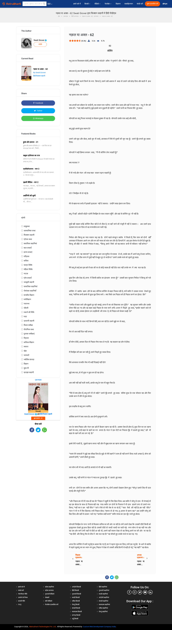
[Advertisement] (38, 454)
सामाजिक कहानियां (30, 286)
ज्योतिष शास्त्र (29, 359)
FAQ (19, 604)
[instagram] (134, 592)
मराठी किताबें (76, 597)
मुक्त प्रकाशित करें (152, 3)
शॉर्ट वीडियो (48, 601)
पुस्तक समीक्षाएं (29, 333)
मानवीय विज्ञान (29, 295)
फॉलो (40, 44)
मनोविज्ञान (27, 299)
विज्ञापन (118, 3)
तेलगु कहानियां (103, 612)
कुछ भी (26, 368)
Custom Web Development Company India (99, 627)
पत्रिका (26, 256)
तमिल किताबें (76, 601)
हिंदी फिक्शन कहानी (39, 76)
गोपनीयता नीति (22, 594)
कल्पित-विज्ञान (29, 342)
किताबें (86, 3)
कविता (26, 260)
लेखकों (47, 597)
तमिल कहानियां (103, 608)
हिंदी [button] (48, 4)
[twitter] (140, 592)
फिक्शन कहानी (29, 235)
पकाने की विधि (29, 312)
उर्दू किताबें (75, 619)
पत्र (25, 316)
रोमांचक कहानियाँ (30, 291)
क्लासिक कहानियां (30, 243)
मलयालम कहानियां (104, 604)
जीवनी (26, 308)
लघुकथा (27, 226)
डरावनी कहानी (29, 321)
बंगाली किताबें (76, 608)
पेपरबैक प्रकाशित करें (51, 604)
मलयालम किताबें (77, 612)
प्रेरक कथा (28, 239)
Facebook (39, 103)
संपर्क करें (140, 3)
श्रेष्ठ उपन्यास (49, 590)
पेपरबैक (107, 3)
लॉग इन (165, 4)
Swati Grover (39, 40)
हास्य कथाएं (28, 252)
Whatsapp (39, 118)
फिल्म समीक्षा (28, 325)
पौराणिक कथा (29, 329)
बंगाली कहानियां (103, 601)
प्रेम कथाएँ (27, 278)
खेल (25, 351)
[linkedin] (150, 592)
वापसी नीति (21, 601)
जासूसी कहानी (29, 282)
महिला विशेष (28, 269)
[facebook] (129, 592)
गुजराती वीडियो (49, 594)
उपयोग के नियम (23, 597)
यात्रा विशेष (28, 265)
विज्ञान (26, 364)
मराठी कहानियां (103, 594)
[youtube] (145, 592)
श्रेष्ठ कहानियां (49, 587)
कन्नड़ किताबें (76, 615)
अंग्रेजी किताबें (76, 587)
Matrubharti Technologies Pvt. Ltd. (43, 627)
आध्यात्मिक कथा (30, 230)
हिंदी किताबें (75, 590)
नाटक (26, 273)
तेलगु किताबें (75, 604)
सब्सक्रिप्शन (128, 3)
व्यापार (26, 346)
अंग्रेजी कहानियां (104, 597)
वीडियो (97, 3)
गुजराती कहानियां (104, 590)
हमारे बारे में (77, 3)
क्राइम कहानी (29, 372)
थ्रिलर (26, 338)
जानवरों (26, 355)
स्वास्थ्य (26, 303)
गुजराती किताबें (76, 594)
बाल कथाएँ (27, 248)
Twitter (39, 111)
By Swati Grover (39, 73)
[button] (44, 4)
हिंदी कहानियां (103, 587)
